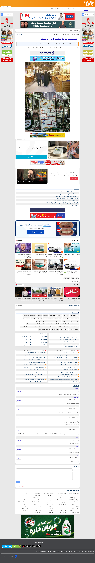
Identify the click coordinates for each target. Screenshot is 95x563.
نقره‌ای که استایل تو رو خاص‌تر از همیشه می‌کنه (69, 195)
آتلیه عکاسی (51, 512)
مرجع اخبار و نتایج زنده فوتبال (56, 318)
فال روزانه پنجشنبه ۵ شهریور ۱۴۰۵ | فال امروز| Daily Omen (65, 355)
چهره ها (70, 8)
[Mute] (51, 157)
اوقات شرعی (42, 345)
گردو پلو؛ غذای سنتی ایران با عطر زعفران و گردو (35, 374)
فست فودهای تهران (49, 503)
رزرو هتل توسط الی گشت (36, 318)
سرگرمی (47, 8)
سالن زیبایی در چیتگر (74, 327)
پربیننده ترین (41, 350)
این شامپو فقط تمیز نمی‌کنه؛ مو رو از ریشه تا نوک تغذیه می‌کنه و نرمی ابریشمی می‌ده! (61, 202)
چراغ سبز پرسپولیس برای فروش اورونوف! (69, 374)
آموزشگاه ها (63, 507)
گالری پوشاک (38, 493)
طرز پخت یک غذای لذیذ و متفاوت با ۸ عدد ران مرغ (34, 379)
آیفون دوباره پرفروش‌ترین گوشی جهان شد (69, 382)
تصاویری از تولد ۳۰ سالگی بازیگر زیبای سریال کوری (67, 377)
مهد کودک (51, 499)
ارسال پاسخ (19, 391)
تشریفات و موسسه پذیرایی (48, 509)
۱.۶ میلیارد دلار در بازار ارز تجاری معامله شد (68, 339)
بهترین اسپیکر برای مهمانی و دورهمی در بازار (69, 191)
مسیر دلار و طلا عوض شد (40, 372)
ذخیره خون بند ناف (30, 324)
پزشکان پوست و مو (62, 493)
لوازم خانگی (25, 505)
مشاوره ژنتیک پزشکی (40, 324)
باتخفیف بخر (32, 157)
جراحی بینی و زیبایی (75, 512)
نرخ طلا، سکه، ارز (25, 336)
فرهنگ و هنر (57, 8)
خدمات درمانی (63, 497)
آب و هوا (27, 339)
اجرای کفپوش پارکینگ (73, 329)
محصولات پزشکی (62, 495)
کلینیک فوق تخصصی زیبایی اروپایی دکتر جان (69, 324)
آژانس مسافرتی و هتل (36, 512)
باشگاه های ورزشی (62, 503)
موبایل (26, 503)
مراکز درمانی (76, 501)
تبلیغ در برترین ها (56, 551)
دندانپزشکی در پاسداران (63, 327)
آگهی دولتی (49, 551)
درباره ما (75, 551)
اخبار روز (86, 8)
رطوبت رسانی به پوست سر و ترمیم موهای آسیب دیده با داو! (66, 200)
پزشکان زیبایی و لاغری (74, 510)
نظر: (78, 473)
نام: (78, 469)
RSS (36, 551)
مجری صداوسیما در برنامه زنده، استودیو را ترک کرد (34, 365)
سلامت (62, 8)
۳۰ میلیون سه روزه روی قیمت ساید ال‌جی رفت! (67, 367)
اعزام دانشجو (25, 495)
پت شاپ (64, 501)
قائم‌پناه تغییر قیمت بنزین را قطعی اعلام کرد (68, 365)
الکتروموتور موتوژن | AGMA (44, 329)
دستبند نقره (45, 315)
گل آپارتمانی (58, 321)
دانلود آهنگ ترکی (23, 327)
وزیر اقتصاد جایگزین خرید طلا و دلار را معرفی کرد (34, 355)
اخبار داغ (59, 350)
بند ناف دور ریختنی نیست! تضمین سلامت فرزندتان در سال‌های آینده (64, 204)
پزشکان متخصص (75, 503)
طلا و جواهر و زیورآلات (36, 497)
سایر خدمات (25, 510)
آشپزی (66, 8)
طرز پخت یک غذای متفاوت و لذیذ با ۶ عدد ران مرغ (34, 360)
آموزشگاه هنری (63, 512)
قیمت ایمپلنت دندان (74, 315)
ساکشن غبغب (52, 315)
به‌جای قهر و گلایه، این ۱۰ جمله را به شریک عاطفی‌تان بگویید (65, 357)
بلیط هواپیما (66, 315)
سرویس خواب (38, 503)
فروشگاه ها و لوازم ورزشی (61, 505)
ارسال (18, 481)
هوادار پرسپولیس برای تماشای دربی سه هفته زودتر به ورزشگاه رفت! (63, 379)
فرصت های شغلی (64, 551)
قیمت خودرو (42, 339)
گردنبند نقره (39, 315)
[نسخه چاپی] (17, 34)
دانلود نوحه (55, 327)
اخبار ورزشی (81, 8)
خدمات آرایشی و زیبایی (74, 497)
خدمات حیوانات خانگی (61, 499)
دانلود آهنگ (45, 318)
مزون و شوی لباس (37, 495)
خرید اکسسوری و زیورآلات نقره (29, 315)
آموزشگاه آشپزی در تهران (48, 493)
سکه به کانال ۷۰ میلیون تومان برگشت (69, 342)
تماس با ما (70, 551)
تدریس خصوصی (50, 495)
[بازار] (16, 546)
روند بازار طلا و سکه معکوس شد (70, 346)
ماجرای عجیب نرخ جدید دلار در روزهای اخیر (68, 362)
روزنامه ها (43, 336)
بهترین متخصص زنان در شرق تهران (36, 327)
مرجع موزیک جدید (67, 318)
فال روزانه (27, 342)
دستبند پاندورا (75, 318)
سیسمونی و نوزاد (24, 499)
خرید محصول (74, 179)
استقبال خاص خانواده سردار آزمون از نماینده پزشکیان (33, 367)
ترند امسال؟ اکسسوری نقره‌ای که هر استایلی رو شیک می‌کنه (66, 198)
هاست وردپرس (48, 327)
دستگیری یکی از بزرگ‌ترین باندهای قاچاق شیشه (68, 372)
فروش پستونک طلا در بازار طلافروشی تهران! (68, 337)
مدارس (51, 497)
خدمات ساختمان (37, 509)
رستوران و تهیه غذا (49, 501)
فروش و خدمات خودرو (23, 509)
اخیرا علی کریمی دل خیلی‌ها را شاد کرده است (36, 382)
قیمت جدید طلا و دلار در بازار (39, 357)
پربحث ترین (25, 350)
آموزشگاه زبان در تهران (61, 509)
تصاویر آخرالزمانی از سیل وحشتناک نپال (69, 352)
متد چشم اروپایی (66, 321)
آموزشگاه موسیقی (62, 510)
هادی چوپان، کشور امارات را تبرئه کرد (69, 369)
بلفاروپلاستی (59, 315)
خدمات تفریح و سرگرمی (23, 501)
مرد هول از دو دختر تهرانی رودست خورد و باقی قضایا (34, 377)
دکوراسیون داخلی (37, 505)
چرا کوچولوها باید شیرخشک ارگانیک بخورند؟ (69, 205)
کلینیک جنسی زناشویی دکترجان (52, 324)
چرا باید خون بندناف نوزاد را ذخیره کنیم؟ (70, 193)
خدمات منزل (25, 507)
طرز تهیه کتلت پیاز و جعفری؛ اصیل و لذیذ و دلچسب (34, 352)
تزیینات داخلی (38, 507)
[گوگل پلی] (26, 546)
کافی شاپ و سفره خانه (48, 505)
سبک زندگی (75, 8)
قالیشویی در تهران (37, 510)
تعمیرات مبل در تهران (36, 501)
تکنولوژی (52, 8)
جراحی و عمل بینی (55, 329)
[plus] (23, 34)
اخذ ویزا (26, 493)
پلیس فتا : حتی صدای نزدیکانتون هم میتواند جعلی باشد (67, 196)
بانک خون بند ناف (64, 329)
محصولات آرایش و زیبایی (74, 499)
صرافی (26, 497)
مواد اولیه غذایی (26, 318)
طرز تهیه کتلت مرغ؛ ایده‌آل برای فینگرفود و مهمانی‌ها (34, 370)
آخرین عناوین (73, 350)
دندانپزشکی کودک (75, 509)
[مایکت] (7, 546)
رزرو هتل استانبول (74, 321)
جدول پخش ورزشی (25, 345)
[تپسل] (16, 139)
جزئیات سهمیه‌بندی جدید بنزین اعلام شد (37, 362)
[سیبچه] (36, 546)
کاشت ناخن (76, 495)
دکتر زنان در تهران (75, 505)
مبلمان (39, 499)
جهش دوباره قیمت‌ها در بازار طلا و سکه (69, 344)
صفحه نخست (91, 8)
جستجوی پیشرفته (42, 551)
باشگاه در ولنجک (51, 321)
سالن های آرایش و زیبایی (74, 493)
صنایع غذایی (50, 507)
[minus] (20, 34)
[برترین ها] (88, 3)
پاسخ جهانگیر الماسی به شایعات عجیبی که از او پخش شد (65, 360)
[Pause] (49, 157)
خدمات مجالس (50, 510)
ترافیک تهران (42, 342)
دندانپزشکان (76, 507)
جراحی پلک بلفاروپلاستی (41, 321)
